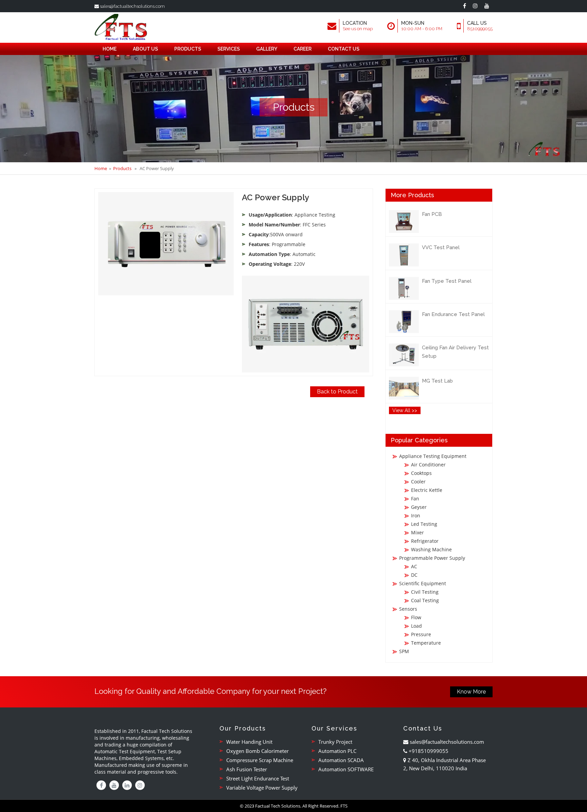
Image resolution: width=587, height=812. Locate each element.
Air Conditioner (428, 464)
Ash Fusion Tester (246, 769)
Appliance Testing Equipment (432, 456)
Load (416, 626)
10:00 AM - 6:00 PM (421, 28)
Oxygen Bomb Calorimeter (257, 751)
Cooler (418, 481)
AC (414, 566)
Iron (415, 515)
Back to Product (337, 391)
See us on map (358, 28)
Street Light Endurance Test (257, 778)
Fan (415, 498)
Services (228, 49)
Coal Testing (425, 600)
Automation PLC (337, 751)
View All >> (404, 410)
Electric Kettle (426, 490)
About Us (145, 49)
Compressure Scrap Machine (259, 760)
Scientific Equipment (422, 583)
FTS (344, 806)
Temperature (426, 643)
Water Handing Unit (249, 741)
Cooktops (421, 473)
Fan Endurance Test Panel (453, 314)
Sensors (408, 609)
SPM (404, 651)
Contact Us (343, 49)
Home (110, 49)
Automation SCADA (341, 760)
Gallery (266, 49)
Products (187, 49)
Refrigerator (425, 541)
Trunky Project (335, 741)
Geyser (419, 507)
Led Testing (424, 524)
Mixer (417, 532)
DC (414, 575)
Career (303, 49)
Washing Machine (431, 549)
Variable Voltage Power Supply (262, 787)
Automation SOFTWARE (346, 769)
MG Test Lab (437, 381)
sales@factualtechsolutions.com (132, 6)
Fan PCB (432, 214)
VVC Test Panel (441, 247)
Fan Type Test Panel (447, 281)
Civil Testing (425, 592)
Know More (471, 691)
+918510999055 (427, 751)
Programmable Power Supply (432, 558)
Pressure (421, 634)
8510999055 (480, 28)
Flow (416, 617)
